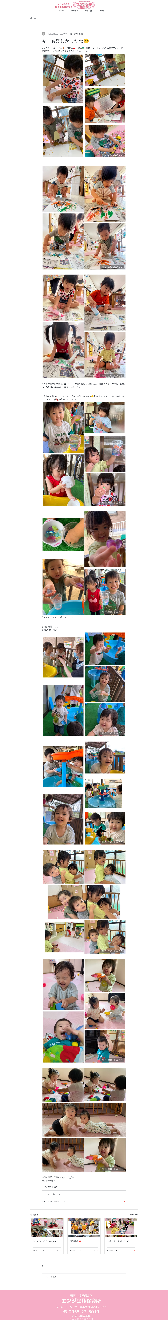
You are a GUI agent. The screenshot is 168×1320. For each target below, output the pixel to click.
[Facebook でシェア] (43, 1194)
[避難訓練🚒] (84, 1227)
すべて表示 (134, 1214)
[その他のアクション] (125, 33)
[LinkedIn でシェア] (54, 1194)
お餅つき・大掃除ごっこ (118, 1241)
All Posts (33, 18)
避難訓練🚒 (75, 1241)
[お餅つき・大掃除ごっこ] (121, 1227)
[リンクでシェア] (60, 1194)
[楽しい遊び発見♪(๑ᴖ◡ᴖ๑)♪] (46, 1227)
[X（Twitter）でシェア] (48, 1194)
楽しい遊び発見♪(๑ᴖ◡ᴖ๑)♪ (45, 1241)
